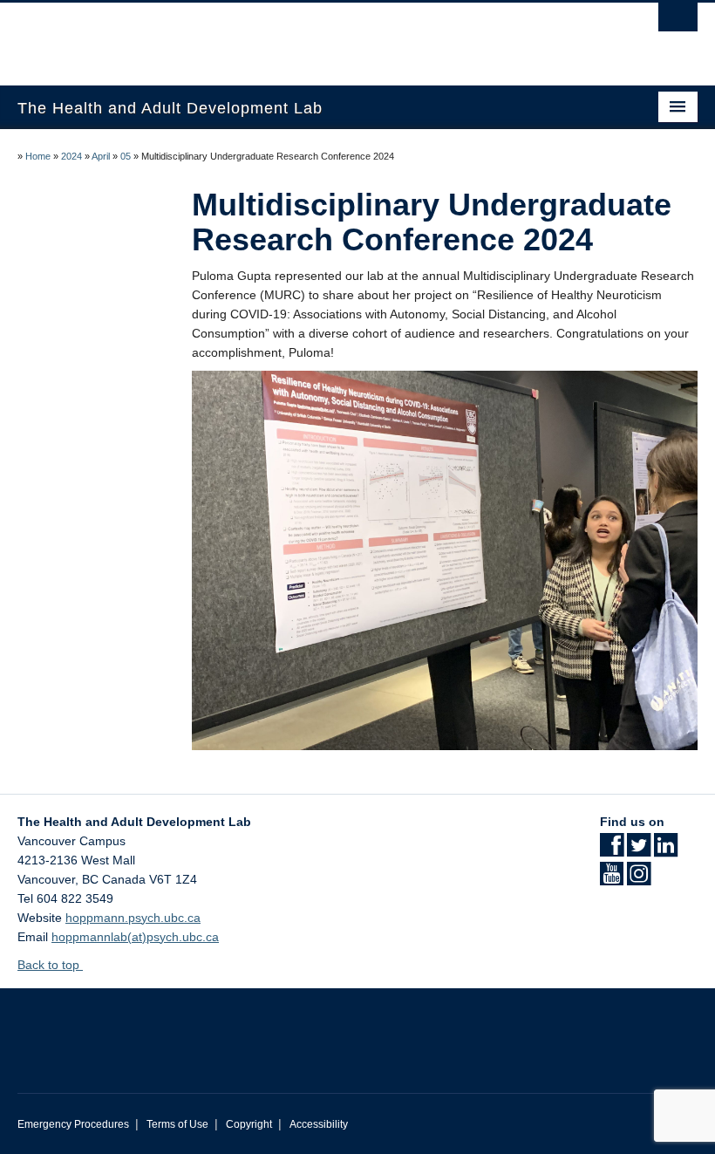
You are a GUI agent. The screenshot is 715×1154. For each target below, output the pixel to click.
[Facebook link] (611, 850)
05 (125, 156)
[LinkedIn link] (666, 850)
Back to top (50, 965)
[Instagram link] (638, 879)
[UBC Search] (678, 22)
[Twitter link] (638, 850)
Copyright (249, 1124)
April (101, 156)
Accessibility (318, 1124)
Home (38, 156)
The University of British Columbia (306, 36)
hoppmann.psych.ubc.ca (133, 918)
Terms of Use (177, 1124)
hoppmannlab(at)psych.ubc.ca (135, 937)
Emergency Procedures (73, 1124)
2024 (71, 156)
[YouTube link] (611, 879)
